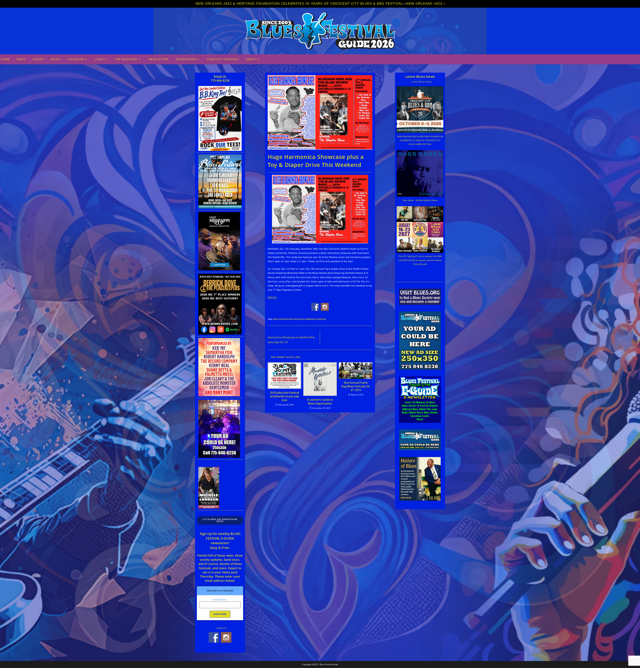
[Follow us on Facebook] (315, 307)
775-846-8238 (220, 80)
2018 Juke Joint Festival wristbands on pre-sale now (284, 396)
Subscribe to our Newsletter (220, 590)
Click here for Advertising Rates (220, 520)
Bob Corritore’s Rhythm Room (288, 319)
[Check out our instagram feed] (325, 307)
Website (272, 297)
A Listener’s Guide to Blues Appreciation (320, 401)
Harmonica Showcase (315, 319)
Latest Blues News (420, 76)
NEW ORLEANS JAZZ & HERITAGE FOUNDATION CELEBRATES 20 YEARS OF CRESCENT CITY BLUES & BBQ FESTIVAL (299, 3)
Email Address (220, 599)
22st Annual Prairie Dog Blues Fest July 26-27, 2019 (355, 386)
